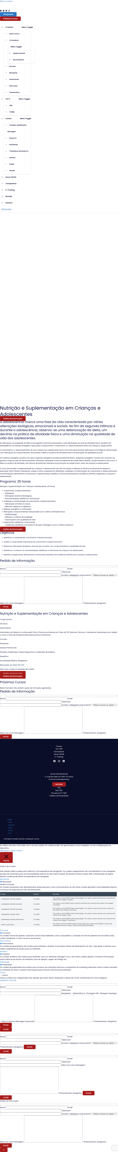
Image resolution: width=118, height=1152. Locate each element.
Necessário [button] (4, 879)
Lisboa (10, 830)
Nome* (3, 569)
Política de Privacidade (59, 796)
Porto (10, 822)
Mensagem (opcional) (25, 1021)
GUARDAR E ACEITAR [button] (8, 980)
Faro (9, 833)
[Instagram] (3, 11)
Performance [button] (5, 941)
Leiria (10, 828)
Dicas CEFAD (59, 754)
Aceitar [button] (19, 850)
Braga (9, 819)
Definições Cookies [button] (8, 850)
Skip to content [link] (6, 1)
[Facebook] (1, 11)
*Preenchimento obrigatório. (94, 603)
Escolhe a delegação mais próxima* (76, 575)
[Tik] (9, 11)
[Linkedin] (6, 11)
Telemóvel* (66, 572)
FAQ (59, 788)
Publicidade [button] (4, 962)
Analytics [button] (3, 951)
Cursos (59, 746)
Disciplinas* (66, 993)
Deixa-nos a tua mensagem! (12, 603)
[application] (14, 27)
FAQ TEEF (59, 790)
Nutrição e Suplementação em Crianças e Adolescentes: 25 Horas (27, 486)
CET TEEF (59, 749)
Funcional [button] (4, 930)
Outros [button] (3, 972)
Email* (70, 569)
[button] (59, 486)
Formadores (59, 751)
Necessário (7, 882)
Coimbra (11, 825)
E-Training (59, 757)
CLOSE (6, 1029)
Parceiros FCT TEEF (59, 793)
